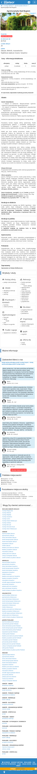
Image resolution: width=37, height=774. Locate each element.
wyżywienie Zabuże (7, 543)
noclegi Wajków (6, 515)
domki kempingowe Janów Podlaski (12, 628)
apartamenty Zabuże (8, 535)
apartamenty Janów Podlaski (10, 624)
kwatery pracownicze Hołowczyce (11, 609)
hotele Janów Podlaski (8, 634)
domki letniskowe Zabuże (9, 541)
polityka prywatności (8, 764)
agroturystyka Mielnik (8, 654)
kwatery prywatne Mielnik (9, 668)
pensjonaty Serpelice (8, 584)
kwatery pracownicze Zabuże (10, 547)
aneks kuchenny (6, 690)
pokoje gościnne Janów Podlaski (11, 644)
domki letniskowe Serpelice (10, 570)
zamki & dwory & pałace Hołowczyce (12, 617)
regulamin (27, 762)
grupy (4, 714)
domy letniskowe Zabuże (9, 537)
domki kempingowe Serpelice (10, 568)
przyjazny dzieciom (7, 704)
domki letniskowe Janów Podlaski (11, 630)
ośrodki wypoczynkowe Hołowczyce (12, 613)
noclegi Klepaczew (7, 511)
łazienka (4, 723)
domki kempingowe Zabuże (10, 539)
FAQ (34, 762)
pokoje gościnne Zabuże (9, 553)
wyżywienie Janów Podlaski (10, 632)
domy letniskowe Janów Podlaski (11, 626)
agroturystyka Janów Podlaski (10, 622)
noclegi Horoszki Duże (8, 527)
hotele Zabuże (6, 545)
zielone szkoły (6, 709)
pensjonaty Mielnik (7, 674)
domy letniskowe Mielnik (9, 658)
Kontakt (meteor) (17, 762)
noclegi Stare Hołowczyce (9, 529)
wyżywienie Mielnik (7, 664)
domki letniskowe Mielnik (9, 662)
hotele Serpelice (6, 574)
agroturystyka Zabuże (8, 533)
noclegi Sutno (6, 519)
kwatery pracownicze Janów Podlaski (12, 636)
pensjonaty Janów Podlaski (9, 642)
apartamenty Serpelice (8, 564)
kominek (4, 728)
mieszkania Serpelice (8, 580)
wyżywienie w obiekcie (8, 695)
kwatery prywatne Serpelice (10, 578)
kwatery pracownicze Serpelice (11, 576)
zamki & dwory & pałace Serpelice (12, 590)
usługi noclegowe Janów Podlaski (11, 646)
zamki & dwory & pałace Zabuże (11, 557)
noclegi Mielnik (6, 513)
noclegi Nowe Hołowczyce (9, 521)
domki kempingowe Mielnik (10, 660)
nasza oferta (26, 764)
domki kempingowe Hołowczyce (11, 601)
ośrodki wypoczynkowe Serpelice (11, 582)
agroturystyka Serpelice (9, 562)
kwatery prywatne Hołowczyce (10, 611)
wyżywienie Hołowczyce (9, 605)
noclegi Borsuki (6, 525)
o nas (19, 764)
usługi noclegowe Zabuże (9, 555)
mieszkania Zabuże (7, 551)
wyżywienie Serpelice (8, 572)
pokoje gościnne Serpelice (9, 586)
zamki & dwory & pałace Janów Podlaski (13, 650)
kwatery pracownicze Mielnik (10, 666)
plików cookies (20, 769)
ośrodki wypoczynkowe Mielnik (11, 672)
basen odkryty (6, 699)
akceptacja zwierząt (7, 685)
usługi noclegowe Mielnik (9, 680)
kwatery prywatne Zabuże (9, 549)
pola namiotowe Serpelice (9, 588)
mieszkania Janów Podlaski (9, 640)
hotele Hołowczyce (7, 607)
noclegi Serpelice (7, 517)
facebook (6, 762)
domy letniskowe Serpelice (9, 566)
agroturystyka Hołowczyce (9, 595)
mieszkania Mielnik (7, 670)
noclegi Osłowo (6, 523)
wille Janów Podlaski (8, 648)
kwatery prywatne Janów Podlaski (11, 638)
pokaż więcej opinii (18, 470)
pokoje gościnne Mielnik (9, 676)
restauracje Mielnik (7, 678)
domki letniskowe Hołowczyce (10, 603)
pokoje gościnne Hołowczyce (10, 615)
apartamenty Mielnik (8, 656)
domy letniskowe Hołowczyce (10, 599)
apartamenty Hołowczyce (9, 597)
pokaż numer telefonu (6, 36)
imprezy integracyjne (8, 747)
